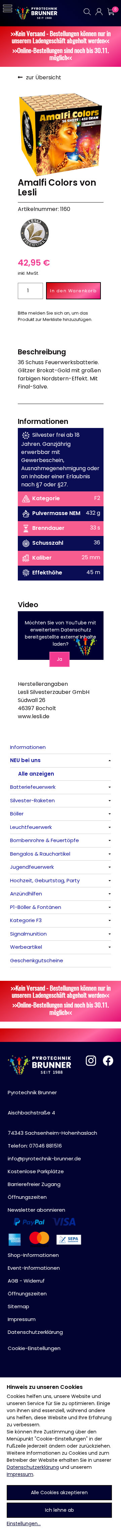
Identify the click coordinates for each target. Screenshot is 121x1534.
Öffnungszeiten (27, 1197)
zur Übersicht (43, 77)
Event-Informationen (34, 1267)
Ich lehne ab (59, 1510)
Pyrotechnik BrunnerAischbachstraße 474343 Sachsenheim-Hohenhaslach (52, 1112)
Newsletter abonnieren (36, 1209)
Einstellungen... (24, 1523)
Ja (59, 659)
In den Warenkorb (73, 291)
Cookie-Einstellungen (34, 1348)
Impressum (20, 1474)
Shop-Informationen (33, 1255)
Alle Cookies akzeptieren (59, 1492)
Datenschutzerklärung (33, 1467)
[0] (110, 11)
